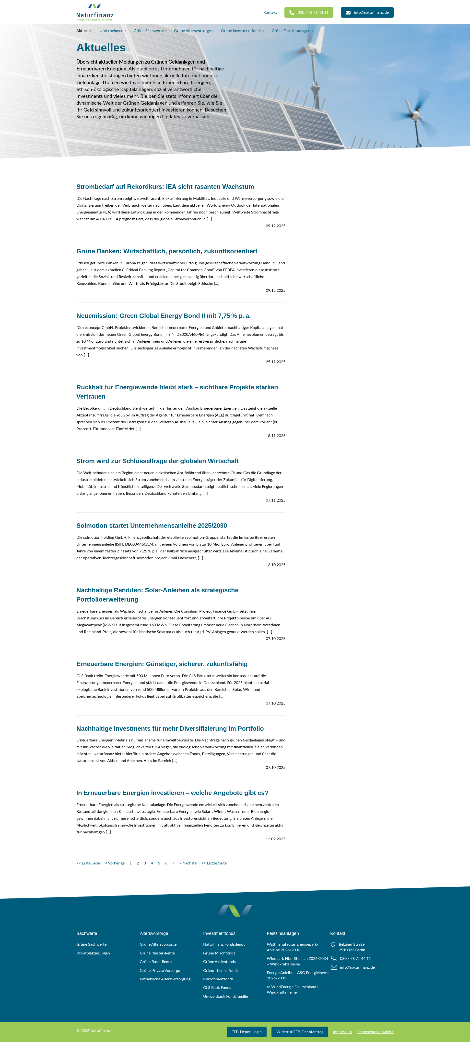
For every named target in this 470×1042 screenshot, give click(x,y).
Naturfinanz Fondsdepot (224, 944)
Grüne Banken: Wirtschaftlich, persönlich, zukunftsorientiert (167, 251)
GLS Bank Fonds (217, 988)
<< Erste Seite (88, 863)
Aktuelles (84, 31)
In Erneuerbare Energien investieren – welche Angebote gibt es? (172, 792)
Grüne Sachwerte (149, 31)
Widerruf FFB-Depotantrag (299, 1032)
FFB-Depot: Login (247, 1032)
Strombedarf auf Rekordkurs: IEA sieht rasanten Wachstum (165, 186)
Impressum (342, 1032)
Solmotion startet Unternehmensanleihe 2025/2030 (151, 525)
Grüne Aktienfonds (219, 962)
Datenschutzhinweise (375, 1032)
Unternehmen (111, 31)
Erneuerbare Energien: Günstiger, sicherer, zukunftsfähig (162, 664)
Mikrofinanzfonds (218, 979)
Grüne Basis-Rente (156, 962)
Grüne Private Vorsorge (160, 971)
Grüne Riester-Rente (157, 953)
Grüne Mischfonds (219, 953)
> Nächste (188, 863)
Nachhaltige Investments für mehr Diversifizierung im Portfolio (170, 728)
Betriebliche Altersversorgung (165, 979)
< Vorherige (115, 863)
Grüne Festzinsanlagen (291, 31)
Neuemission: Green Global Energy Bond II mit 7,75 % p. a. (163, 315)
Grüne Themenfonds (220, 971)
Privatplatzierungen (93, 953)
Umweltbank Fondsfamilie (225, 996)
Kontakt (270, 12)
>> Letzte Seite (214, 863)
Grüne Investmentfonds (241, 31)
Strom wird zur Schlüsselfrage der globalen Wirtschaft (157, 461)
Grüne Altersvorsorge (192, 31)
